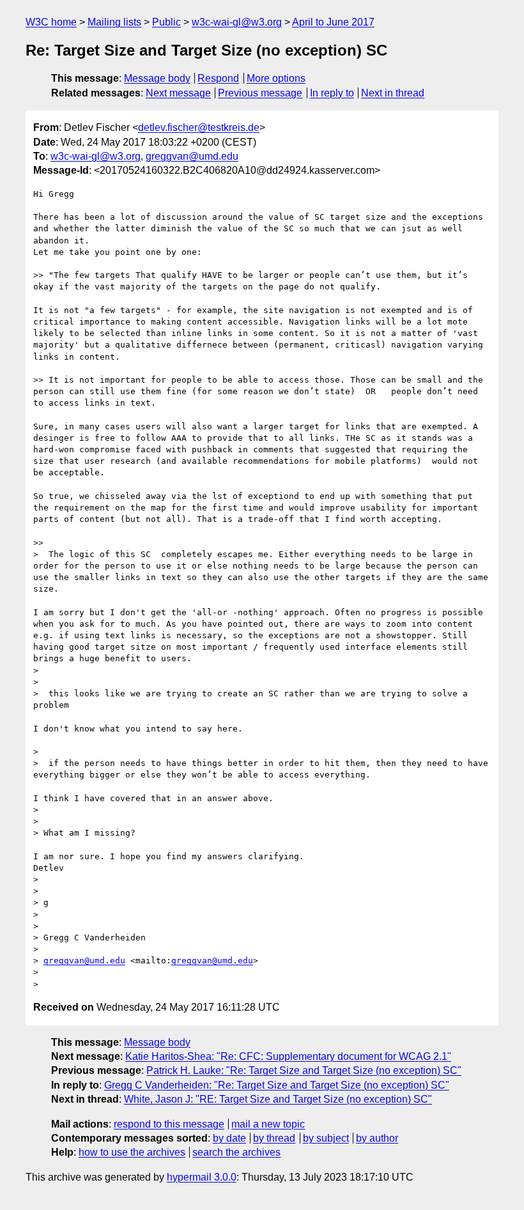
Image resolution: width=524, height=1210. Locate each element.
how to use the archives (132, 1152)
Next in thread (392, 93)
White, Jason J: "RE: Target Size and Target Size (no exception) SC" (278, 1099)
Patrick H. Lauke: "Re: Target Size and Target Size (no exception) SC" (303, 1070)
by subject (326, 1138)
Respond (218, 78)
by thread (274, 1138)
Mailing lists (114, 22)
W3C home (51, 22)
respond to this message (169, 1124)
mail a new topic (268, 1124)
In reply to (332, 93)
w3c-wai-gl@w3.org (237, 22)
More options (276, 78)
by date (229, 1138)
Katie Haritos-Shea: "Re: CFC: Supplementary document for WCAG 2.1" (288, 1056)
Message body (157, 78)
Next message (178, 93)
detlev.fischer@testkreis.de (198, 127)
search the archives (236, 1152)
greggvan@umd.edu (192, 156)
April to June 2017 (333, 22)
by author (377, 1138)
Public (166, 22)
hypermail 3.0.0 (201, 1177)
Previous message (260, 93)
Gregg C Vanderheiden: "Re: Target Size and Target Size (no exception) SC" (276, 1085)
